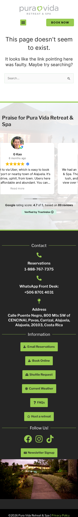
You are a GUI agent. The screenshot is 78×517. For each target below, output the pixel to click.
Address (39, 309)
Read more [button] (39, 188)
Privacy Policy (61, 515)
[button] (23, 22)
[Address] (39, 301)
